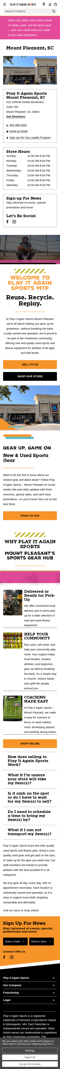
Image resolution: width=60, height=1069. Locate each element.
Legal (6, 1000)
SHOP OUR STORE (30, 376)
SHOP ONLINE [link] (30, 743)
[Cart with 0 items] (55, 4)
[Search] (53, 12)
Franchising (11, 992)
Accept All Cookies (30, 1064)
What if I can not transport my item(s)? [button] (29, 832)
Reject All (30, 1057)
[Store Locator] (44, 4)
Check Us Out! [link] (30, 515)
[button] (4, 4)
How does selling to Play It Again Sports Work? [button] (28, 761)
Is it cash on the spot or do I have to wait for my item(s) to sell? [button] (29, 797)
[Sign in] (50, 4)
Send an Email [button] (19, 131)
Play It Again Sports (16, 977)
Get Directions (15, 116)
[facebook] (7, 221)
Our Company (12, 985)
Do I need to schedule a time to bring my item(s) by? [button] (29, 816)
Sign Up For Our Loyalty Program (30, 137)
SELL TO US (30, 364)
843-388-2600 (18, 125)
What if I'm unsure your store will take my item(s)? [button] (27, 779)
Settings (30, 1050)
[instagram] (14, 221)
